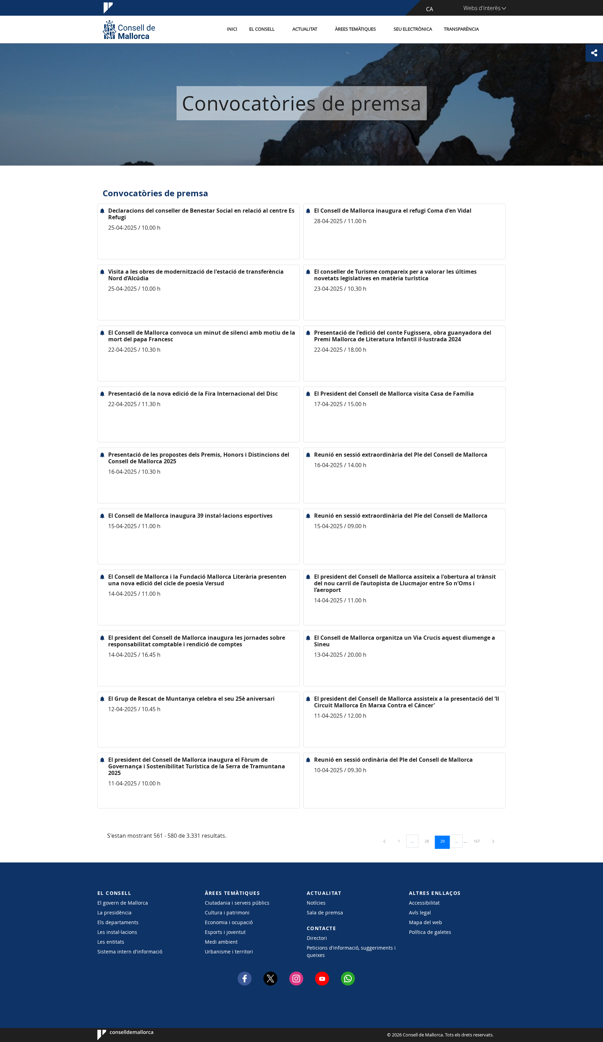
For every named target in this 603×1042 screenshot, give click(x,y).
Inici (232, 29)
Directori (317, 938)
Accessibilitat (424, 902)
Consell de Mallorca (118, 1035)
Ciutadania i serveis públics (237, 902)
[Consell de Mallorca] (129, 29)
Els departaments (118, 922)
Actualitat (304, 29)
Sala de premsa (325, 912)
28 (429, 841)
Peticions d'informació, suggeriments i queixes (351, 951)
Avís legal (420, 912)
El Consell (262, 29)
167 (479, 841)
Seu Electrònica (413, 29)
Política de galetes (430, 932)
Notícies (316, 902)
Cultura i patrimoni (227, 912)
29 (445, 841)
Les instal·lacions (117, 932)
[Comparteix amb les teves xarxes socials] (594, 53)
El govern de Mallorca (122, 902)
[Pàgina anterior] (385, 841)
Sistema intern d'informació (129, 951)
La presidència (114, 912)
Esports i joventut (225, 932)
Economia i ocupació (229, 922)
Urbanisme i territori (229, 951)
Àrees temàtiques (355, 29)
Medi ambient (221, 941)
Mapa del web (425, 922)
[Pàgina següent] (493, 841)
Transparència (461, 29)
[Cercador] (492, 30)
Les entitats (110, 941)
